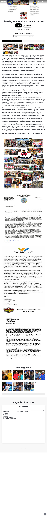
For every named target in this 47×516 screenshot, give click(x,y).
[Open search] (41, 2)
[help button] (45, 514)
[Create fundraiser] (38, 2)
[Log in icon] (43, 2)
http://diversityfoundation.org (37, 410)
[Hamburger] (45, 2)
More (24, 393)
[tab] (12, 41)
